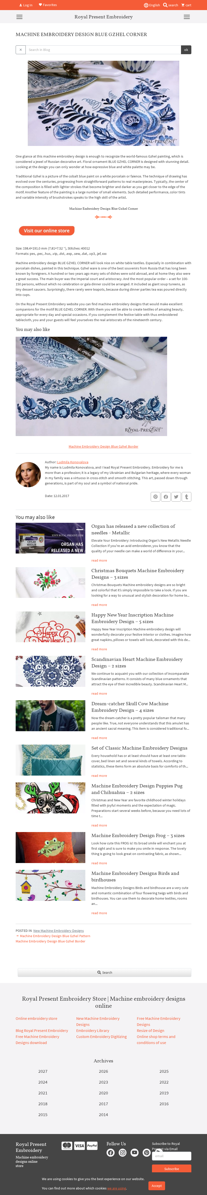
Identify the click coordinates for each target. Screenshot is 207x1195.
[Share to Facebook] (166, 497)
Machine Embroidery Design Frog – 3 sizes (138, 835)
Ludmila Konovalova (72, 462)
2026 (103, 1071)
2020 (103, 1093)
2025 (164, 1071)
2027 (42, 1071)
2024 (42, 1082)
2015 (42, 1114)
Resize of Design (150, 1030)
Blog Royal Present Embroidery (42, 1030)
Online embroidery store (36, 1018)
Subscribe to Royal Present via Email (166, 1146)
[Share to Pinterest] (155, 497)
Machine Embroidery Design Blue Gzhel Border (103, 446)
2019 (164, 1093)
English (154, 5)
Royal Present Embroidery (103, 17)
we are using (116, 1188)
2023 (103, 1082)
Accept (157, 1185)
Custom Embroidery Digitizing (101, 1036)
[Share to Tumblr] (186, 497)
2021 (42, 1093)
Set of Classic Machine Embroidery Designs (139, 748)
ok (186, 49)
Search (106, 972)
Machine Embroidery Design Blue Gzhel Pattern (54, 936)
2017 (103, 1104)
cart (188, 5)
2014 (103, 1114)
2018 (42, 1104)
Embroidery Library (92, 1030)
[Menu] (19, 17)
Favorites (49, 4)
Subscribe (171, 1169)
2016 (164, 1104)
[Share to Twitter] (176, 497)
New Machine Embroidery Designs (58, 930)
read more (99, 560)
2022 (164, 1082)
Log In (27, 5)
